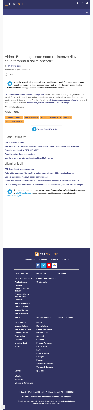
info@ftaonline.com (24, 193)
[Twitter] (43, 265)
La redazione (29, 260)
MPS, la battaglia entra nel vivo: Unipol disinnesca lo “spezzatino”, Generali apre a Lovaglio (44, 185)
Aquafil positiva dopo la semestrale (20, 154)
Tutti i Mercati (20, 323)
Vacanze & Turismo (44, 367)
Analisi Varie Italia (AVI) (51, 117)
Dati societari (36, 396)
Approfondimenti (43, 317)
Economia (19, 300)
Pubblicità (43, 260)
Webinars (19, 379)
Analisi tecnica (21, 282)
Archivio (66, 260)
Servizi (18, 371)
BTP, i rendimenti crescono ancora (19, 169)
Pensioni (40, 360)
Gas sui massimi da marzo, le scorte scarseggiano (26, 177)
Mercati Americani (22, 303)
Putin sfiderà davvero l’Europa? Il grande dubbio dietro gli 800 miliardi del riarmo (39, 173)
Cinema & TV (42, 333)
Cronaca (40, 340)
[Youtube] (49, 265)
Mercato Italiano (31, 117)
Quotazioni (41, 273)
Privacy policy (66, 396)
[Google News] (54, 265)
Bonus (39, 323)
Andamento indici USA (14, 142)
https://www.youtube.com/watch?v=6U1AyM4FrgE (48, 103)
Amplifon (67, 117)
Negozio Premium (65, 317)
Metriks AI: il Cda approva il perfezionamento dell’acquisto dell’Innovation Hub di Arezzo (42, 146)
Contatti (54, 260)
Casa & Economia (44, 329)
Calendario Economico (46, 279)
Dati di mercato (38, 403)
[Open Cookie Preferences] (3, 407)
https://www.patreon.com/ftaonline (65, 100)
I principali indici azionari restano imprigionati (24, 94)
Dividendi (19, 340)
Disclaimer (25, 396)
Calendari (19, 285)
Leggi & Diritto (42, 353)
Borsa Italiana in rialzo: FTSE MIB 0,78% (22, 150)
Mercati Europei (21, 310)
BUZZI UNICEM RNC (14, 121)
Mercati (18, 317)
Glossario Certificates (24, 383)
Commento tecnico (14, 117)
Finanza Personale (44, 343)
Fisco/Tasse (41, 346)
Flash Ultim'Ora (21, 273)
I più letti (40, 371)
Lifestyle (40, 357)
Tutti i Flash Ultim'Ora (24, 279)
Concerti (40, 336)
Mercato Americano (23, 329)
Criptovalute (41, 282)
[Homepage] (16, 4)
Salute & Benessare (44, 364)
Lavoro (39, 350)
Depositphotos (69, 401)
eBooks (18, 376)
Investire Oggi (21, 343)
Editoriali (62, 273)
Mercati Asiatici (21, 307)
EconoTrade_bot (14, 196)
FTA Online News (14, 66)
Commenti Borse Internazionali (22, 295)
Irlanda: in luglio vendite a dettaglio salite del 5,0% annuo (29, 158)
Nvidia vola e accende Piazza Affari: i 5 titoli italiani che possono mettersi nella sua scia (42, 181)
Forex (17, 346)
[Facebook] (38, 265)
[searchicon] (87, 12)
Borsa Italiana (42, 326)
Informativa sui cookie (51, 396)
